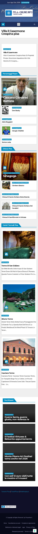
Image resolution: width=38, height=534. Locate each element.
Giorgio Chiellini (18, 131)
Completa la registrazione (28, 523)
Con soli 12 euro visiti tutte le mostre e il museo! (19, 477)
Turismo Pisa (5, 491)
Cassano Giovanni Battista (15, 99)
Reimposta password (17, 531)
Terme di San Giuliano (10, 266)
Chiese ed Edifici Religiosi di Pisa (11, 173)
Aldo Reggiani (7, 122)
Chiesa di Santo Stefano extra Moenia (15, 197)
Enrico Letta (6, 142)
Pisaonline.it (29, 517)
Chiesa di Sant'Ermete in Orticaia (14, 217)
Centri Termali (5, 262)
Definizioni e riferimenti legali (13, 527)
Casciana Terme (7, 373)
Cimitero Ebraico (18, 185)
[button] (34, 24)
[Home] (3, 24)
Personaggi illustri (8, 94)
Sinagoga (9, 176)
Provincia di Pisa (9, 414)
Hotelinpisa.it (24, 491)
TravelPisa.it (15, 491)
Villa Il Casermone (10, 53)
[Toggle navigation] (18, 24)
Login (23, 527)
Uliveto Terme (7, 319)
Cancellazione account (14, 523)
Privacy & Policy (30, 527)
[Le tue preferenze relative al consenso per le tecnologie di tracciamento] (35, 531)
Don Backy (16, 110)
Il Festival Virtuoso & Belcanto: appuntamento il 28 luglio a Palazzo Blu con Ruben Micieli (18, 440)
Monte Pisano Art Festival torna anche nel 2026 (18, 457)
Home (5, 523)
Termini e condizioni (30, 531)
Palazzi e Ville (7, 49)
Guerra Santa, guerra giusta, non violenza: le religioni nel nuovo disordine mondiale (17, 420)
